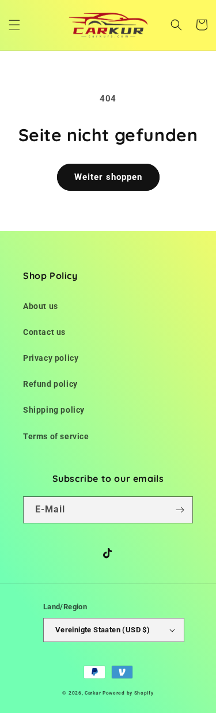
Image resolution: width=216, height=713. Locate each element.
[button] (14, 24)
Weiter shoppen (108, 177)
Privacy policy (50, 358)
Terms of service (56, 436)
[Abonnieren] (179, 509)
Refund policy (50, 383)
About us (40, 306)
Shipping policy (54, 409)
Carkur (93, 693)
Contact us (44, 332)
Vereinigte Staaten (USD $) (102, 629)
